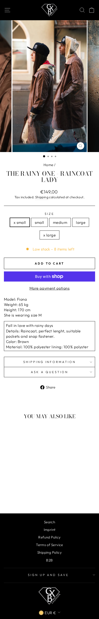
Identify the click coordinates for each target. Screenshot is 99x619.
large (80, 222)
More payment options (49, 288)
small (39, 222)
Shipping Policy (49, 552)
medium (60, 222)
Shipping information (49, 362)
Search (49, 522)
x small (20, 222)
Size (49, 214)
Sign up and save (48, 575)
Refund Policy (49, 537)
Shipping (41, 197)
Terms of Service (49, 545)
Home (48, 165)
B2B (49, 560)
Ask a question (49, 372)
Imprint (49, 529)
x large (49, 235)
